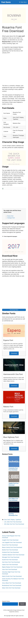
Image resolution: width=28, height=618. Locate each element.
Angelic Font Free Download (10, 540)
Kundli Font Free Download (10, 559)
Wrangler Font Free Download (10, 557)
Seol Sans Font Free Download (11, 562)
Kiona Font (10, 216)
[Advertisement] (14, 70)
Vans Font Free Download (9, 569)
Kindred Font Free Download (10, 552)
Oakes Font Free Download (10, 564)
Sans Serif (7, 519)
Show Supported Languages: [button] (10, 236)
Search (22, 604)
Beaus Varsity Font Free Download (12, 547)
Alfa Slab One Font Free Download (14, 524)
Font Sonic (6, 2)
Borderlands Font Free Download (11, 585)
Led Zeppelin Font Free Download (12, 542)
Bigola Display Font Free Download (12, 567)
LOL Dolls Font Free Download (13, 522)
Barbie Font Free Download (10, 550)
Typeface (18, 519)
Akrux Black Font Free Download (11, 583)
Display (13, 519)
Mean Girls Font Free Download (11, 588)
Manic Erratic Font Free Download (12, 576)
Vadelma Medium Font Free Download (13, 554)
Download (14, 353)
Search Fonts (6, 601)
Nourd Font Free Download (10, 545)
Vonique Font (11, 218)
